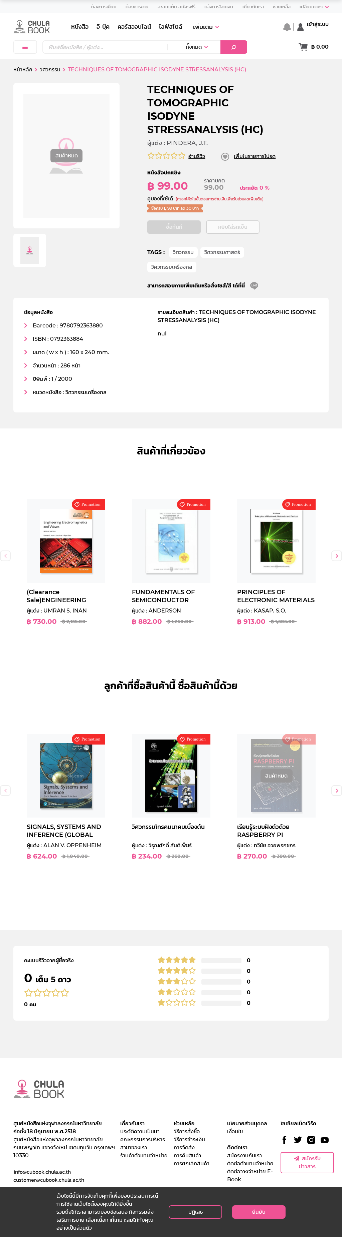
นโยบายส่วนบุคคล (247, 1123)
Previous (5, 555)
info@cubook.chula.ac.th (42, 1172)
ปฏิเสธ (195, 1212)
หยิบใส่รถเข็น (232, 227)
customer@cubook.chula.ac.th (48, 1180)
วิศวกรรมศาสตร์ (222, 252)
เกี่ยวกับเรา (132, 1123)
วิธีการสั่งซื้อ (187, 1131)
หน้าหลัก (22, 69)
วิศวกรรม (183, 252)
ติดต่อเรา (237, 1147)
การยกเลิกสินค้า (191, 1163)
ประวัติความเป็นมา (140, 1131)
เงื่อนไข (235, 1131)
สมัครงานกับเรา (244, 1155)
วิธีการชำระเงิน (189, 1139)
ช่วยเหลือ (184, 1123)
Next (336, 555)
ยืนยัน (259, 1212)
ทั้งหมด (194, 47)
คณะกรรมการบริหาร (142, 1139)
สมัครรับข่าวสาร (310, 1162)
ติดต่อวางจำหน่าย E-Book (250, 1175)
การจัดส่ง (184, 1147)
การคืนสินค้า (187, 1155)
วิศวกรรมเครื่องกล (171, 267)
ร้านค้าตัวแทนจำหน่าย (144, 1155)
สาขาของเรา (133, 1147)
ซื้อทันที (174, 227)
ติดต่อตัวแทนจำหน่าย (250, 1163)
